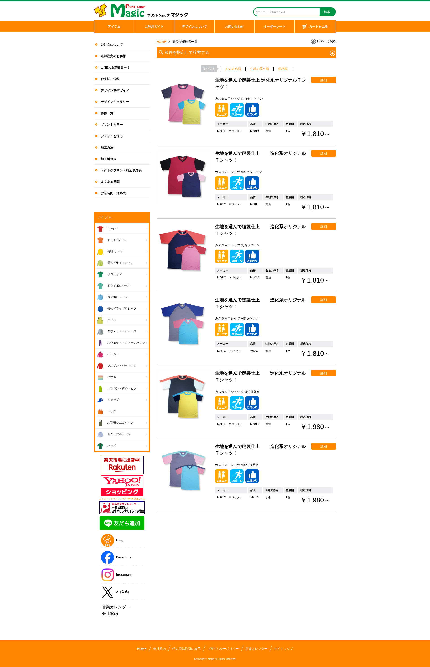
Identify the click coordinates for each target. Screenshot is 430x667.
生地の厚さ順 (259, 69)
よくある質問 (110, 181)
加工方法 (107, 147)
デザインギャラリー (115, 102)
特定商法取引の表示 (186, 648)
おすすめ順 (233, 69)
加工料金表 (108, 159)
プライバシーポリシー (223, 648)
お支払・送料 (110, 79)
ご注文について (112, 44)
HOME (161, 41)
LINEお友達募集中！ (115, 67)
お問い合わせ (234, 26)
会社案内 (159, 648)
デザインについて (194, 26)
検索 (327, 12)
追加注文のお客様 (113, 56)
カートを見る (318, 26)
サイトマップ (283, 648)
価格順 (283, 69)
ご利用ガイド (154, 26)
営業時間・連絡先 (113, 193)
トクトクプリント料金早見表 (121, 170)
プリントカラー (112, 124)
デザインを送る (112, 136)
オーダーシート (275, 26)
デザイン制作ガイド (115, 90)
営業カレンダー (256, 648)
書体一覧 (107, 113)
